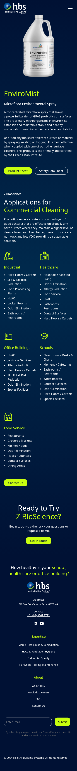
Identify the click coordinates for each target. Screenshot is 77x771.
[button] (69, 8)
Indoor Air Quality (38, 658)
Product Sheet (18, 171)
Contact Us (15, 483)
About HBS (38, 686)
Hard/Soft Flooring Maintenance (38, 664)
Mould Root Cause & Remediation (38, 645)
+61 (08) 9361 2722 (38, 615)
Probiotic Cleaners (38, 692)
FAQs (38, 699)
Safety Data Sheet (51, 171)
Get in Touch (38, 541)
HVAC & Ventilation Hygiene (38, 651)
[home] (15, 8)
